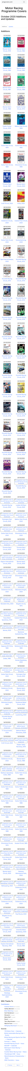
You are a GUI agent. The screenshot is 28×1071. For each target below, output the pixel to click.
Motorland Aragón (20, 590)
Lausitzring (19, 715)
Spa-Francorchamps (7, 259)
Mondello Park (5, 604)
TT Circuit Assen (7, 730)
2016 (9, 319)
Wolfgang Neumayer (10, 1025)
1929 (9, 859)
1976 (9, 51)
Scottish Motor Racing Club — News (15, 1052)
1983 (7, 167)
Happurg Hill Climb (7, 646)
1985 (23, 70)
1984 (23, 51)
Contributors (5, 1004)
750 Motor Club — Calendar (12, 1031)
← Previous (9, 1065)
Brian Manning (8, 1011)
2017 (23, 338)
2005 (21, 889)
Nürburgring (5, 886)
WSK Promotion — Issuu (11, 1060)
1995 (21, 167)
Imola (19, 203)
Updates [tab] (11, 26)
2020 (23, 186)
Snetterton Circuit (6, 221)
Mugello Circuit (20, 604)
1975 (21, 606)
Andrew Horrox (9, 1006)
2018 (9, 377)
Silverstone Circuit (21, 165)
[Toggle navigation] (24, 2)
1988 (7, 831)
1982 (21, 147)
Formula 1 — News (10, 1041)
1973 (23, 109)
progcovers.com (7, 2)
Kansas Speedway (21, 660)
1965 (25, 634)
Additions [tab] (4, 26)
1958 (10, 946)
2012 (23, 261)
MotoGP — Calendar (10, 1045)
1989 (23, 89)
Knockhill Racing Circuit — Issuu (14, 1043)
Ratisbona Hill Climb (21, 646)
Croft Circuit (5, 203)
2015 (23, 300)
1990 (9, 109)
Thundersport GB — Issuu (12, 1054)
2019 (23, 396)
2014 (23, 281)
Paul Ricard (19, 914)
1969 (21, 128)
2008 (7, 903)
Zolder (5, 658)
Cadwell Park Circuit (21, 221)
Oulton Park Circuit (7, 145)
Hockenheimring (21, 240)
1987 (9, 89)
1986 (7, 803)
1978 (9, 128)
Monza (5, 630)
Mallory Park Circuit (21, 126)
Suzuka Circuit (19, 843)
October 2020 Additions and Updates (13, 17)
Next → (18, 1065)
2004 (11, 604)
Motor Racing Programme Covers (14, 9)
